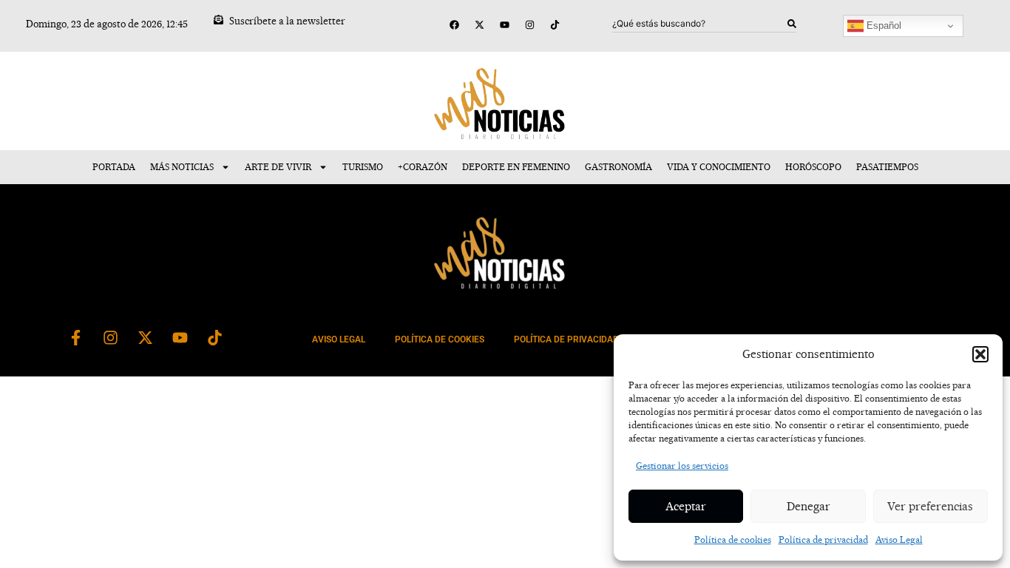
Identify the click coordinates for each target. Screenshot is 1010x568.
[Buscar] (791, 24)
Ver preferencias (930, 506)
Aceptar (685, 506)
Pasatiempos (887, 166)
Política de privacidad (823, 539)
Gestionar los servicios (682, 465)
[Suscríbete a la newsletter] (218, 19)
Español (882, 25)
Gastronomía (618, 166)
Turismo (362, 166)
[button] (980, 354)
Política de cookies (732, 539)
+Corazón (422, 166)
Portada (113, 166)
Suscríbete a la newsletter (287, 21)
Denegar (808, 506)
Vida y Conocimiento (718, 166)
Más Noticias (182, 166)
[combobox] (699, 24)
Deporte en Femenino (516, 166)
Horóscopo (813, 166)
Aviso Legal (899, 539)
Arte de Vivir (278, 166)
